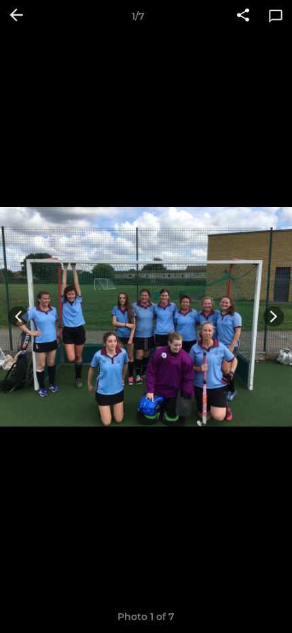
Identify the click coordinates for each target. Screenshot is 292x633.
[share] (243, 16)
